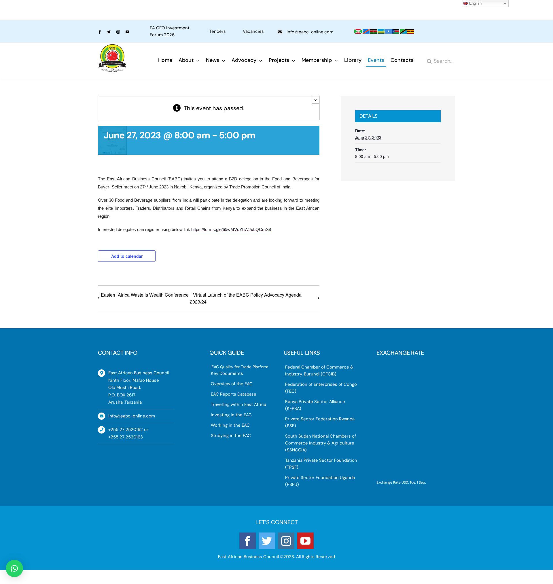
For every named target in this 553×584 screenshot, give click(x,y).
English (475, 3)
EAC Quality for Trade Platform (239, 366)
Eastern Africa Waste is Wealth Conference (145, 294)
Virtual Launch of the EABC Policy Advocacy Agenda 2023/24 (246, 298)
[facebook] (99, 32)
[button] (14, 568)
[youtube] (127, 32)
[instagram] (118, 32)
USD (405, 482)
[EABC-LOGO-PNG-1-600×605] (112, 47)
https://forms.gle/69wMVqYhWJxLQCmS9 (231, 229)
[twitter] (109, 32)
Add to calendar (127, 256)
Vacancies (253, 31)
